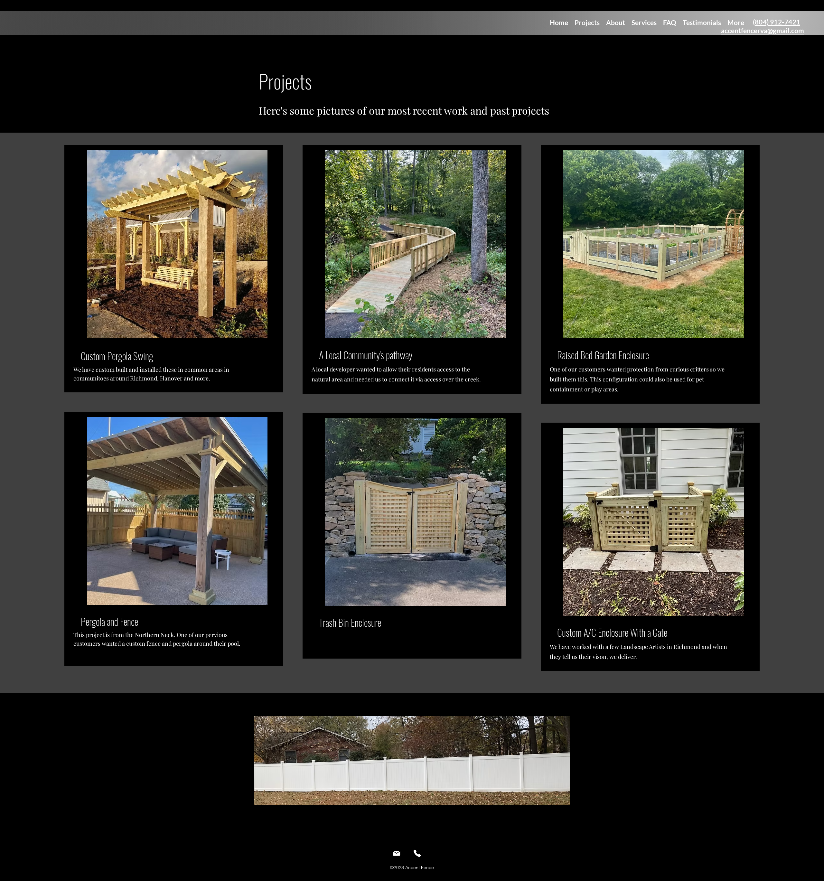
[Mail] (396, 853)
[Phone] (417, 853)
